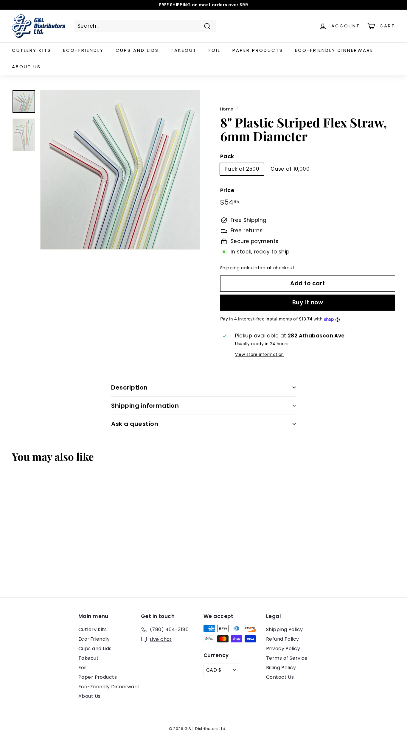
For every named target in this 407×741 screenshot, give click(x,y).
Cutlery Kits (31, 50)
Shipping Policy (284, 629)
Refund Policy (282, 639)
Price (227, 190)
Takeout (184, 50)
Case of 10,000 (290, 168)
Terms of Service (287, 658)
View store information (259, 354)
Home (227, 109)
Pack (227, 156)
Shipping (230, 268)
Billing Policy (281, 667)
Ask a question (134, 424)
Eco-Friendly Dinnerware (334, 50)
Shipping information (145, 405)
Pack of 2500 (242, 168)
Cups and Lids (137, 50)
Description (129, 387)
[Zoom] (120, 169)
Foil (214, 50)
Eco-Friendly (83, 50)
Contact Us (280, 677)
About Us (26, 66)
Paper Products (257, 50)
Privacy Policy (283, 648)
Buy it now (307, 302)
